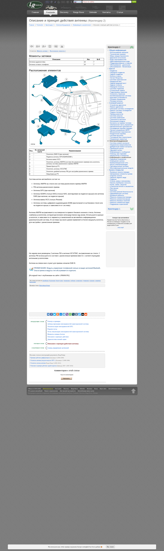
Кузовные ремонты (117, 195)
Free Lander (58, 388)
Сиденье (113, 179)
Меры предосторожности (119, 56)
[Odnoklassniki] (57, 314)
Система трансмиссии (118, 80)
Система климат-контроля (119, 143)
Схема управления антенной (58, 348)
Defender (93, 12)
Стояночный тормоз (117, 90)
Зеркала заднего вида (118, 177)
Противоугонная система (119, 166)
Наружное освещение (118, 159)
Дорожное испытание (118, 58)
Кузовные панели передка (119, 172)
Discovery (64, 12)
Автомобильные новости (115, 388)
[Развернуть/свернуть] (132, 47)
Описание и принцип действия (58, 337)
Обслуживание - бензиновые (120, 67)
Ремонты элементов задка (119, 202)
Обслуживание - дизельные (120, 65)
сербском (72, 280)
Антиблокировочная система (120, 96)
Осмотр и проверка (53, 321)
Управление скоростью (118, 139)
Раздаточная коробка (118, 134)
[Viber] (67, 314)
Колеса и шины (115, 76)
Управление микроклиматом (120, 145)
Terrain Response (116, 78)
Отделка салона (116, 176)
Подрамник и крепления (119, 204)
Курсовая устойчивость (118, 97)
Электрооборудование (118, 141)
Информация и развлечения (120, 157)
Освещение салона (117, 161)
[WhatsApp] (70, 314)
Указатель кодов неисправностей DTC (60, 326)
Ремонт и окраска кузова (51, 391)
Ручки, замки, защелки (118, 184)
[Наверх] (133, 391)
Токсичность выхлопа (118, 119)
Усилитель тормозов (117, 94)
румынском (86, 280)
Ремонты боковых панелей (120, 201)
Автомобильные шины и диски (86, 391)
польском (91, 280)
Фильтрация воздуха (117, 121)
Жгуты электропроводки (119, 164)
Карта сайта (103, 388)
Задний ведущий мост (118, 83)
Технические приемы (118, 54)
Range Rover (78, 12)
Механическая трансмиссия (120, 132)
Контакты (107, 12)
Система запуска (116, 116)
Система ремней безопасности (121, 192)
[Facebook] (51, 314)
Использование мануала (119, 52)
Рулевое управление (117, 99)
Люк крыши (114, 188)
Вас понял (110, 547)
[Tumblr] (76, 314)
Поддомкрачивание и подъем (121, 63)
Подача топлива (116, 112)
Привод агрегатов (116, 114)
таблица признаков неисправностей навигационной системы (68, 324)
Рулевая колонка (116, 101)
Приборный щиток (117, 148)
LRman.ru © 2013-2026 (34, 388)
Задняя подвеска (116, 74)
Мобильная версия (48, 388)
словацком (98, 280)
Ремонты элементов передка (120, 197)
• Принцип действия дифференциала (47, 358)
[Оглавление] (49, 46)
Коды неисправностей (118, 59)
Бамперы (113, 190)
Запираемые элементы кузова (121, 174)
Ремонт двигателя (116, 107)
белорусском (59, 280)
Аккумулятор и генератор (119, 155)
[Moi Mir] (60, 314)
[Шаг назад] (31, 46)
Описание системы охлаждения (122, 109)
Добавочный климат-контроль (121, 146)
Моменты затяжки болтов (56, 334)
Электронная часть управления (121, 125)
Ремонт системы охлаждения (121, 110)
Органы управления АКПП (119, 130)
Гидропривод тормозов (118, 92)
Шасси (112, 69)
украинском (66, 280)
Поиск (96, 388)
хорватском (79, 280)
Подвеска (113, 71)
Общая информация (117, 50)
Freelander (50, 12)
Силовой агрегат (116, 103)
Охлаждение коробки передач (121, 128)
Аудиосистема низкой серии (56, 339)
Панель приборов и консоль (120, 183)
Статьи (120, 12)
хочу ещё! (121, 227)
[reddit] (85, 314)
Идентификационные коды (120, 61)
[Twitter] (54, 314)
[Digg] (82, 314)
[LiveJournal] (73, 314)
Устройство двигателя (118, 105)
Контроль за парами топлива (120, 123)
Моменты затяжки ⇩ (43, 51)
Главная (35, 12)
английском (46, 280)
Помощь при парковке (118, 154)
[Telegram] (64, 314)
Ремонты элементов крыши (120, 199)
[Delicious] (79, 314)
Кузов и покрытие (116, 170)
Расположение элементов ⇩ (58, 51)
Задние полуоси (116, 85)
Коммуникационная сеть (119, 163)
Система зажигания (117, 117)
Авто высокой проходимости (68, 391)
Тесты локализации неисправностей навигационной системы (68, 331)
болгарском (52, 280)
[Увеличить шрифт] (37, 46)
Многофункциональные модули (121, 168)
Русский (79, 2)
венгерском (33, 282)
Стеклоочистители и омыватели (121, 186)
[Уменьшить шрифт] (43, 46)
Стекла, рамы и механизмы (120, 181)
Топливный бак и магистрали (120, 137)
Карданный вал (115, 81)
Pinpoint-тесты (52, 329)
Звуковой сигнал (116, 150)
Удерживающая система (119, 193)
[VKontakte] (48, 314)
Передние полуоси (117, 87)
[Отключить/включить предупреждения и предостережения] (61, 46)
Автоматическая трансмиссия (121, 126)
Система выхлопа (116, 135)
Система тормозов (117, 88)
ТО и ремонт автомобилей (35, 391)
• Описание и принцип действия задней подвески (51, 366)
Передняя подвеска (117, 72)
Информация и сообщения (120, 152)
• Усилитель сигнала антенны (45, 363)
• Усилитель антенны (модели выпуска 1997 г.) (50, 360)
